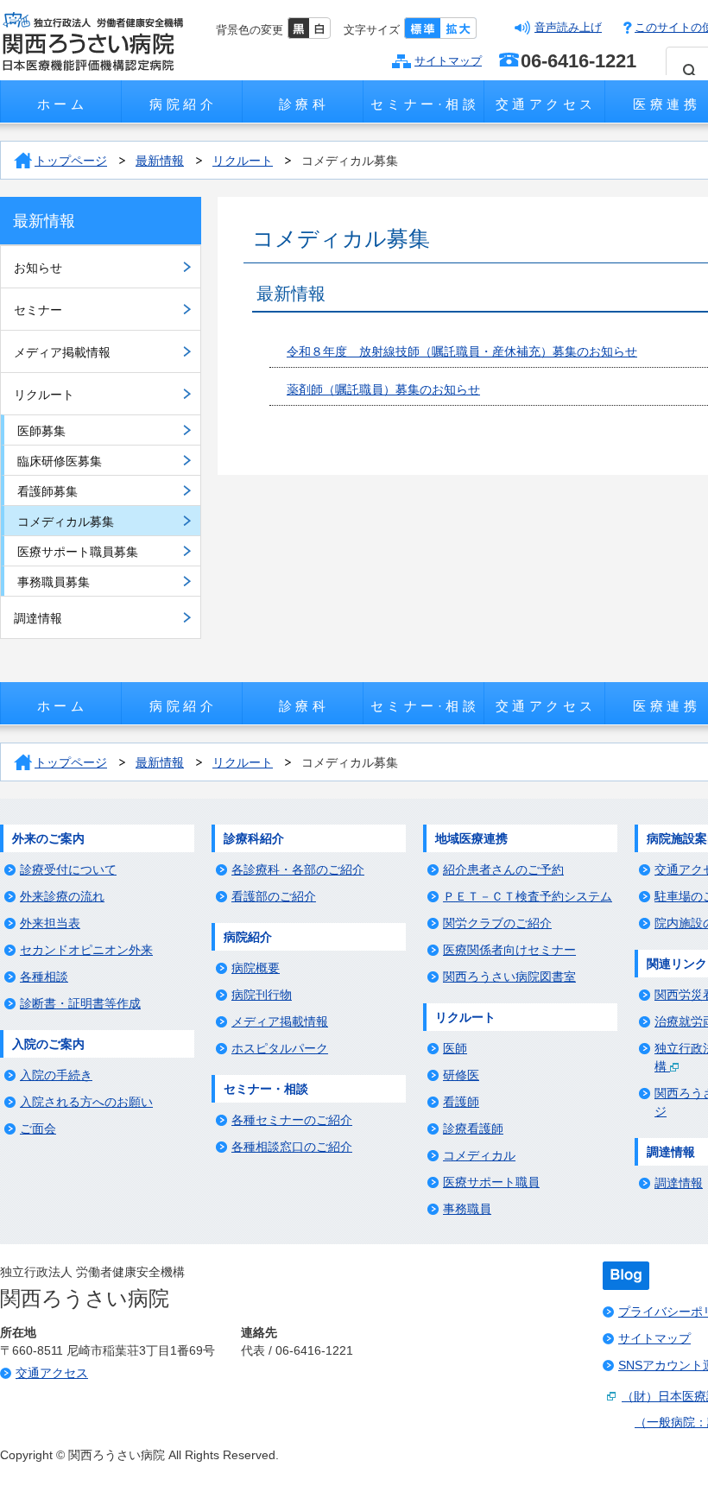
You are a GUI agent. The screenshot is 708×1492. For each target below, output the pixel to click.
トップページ (71, 161)
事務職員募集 (53, 582)
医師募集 (41, 431)
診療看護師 (473, 1128)
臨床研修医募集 (59, 461)
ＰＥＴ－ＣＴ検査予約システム (527, 896)
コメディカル (479, 1155)
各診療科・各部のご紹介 (297, 869)
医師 (455, 1048)
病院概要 (255, 968)
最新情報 (160, 161)
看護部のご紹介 (273, 896)
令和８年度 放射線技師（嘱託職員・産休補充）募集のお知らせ (462, 351)
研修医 (461, 1075)
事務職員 (467, 1209)
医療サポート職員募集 (77, 552)
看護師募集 (47, 491)
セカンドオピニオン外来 (86, 950)
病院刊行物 (261, 995)
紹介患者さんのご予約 (503, 869)
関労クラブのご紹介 (497, 923)
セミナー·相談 (425, 104)
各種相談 (44, 976)
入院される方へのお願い (86, 1102)
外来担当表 (50, 923)
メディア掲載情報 (62, 352)
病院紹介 (183, 104)
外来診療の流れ (62, 896)
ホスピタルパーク (279, 1048)
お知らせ (38, 268)
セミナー (38, 310)
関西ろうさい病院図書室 (509, 976)
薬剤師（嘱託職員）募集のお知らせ (383, 389)
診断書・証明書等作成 (80, 1003)
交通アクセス (546, 104)
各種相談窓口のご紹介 (291, 1147)
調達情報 (38, 618)
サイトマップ (448, 60)
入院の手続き (56, 1075)
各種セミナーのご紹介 (291, 1120)
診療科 (304, 104)
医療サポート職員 (491, 1182)
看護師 (461, 1102)
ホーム (62, 104)
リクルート (242, 161)
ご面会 (38, 1128)
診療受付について (68, 869)
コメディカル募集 (349, 161)
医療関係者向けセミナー (509, 950)
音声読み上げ (568, 27)
